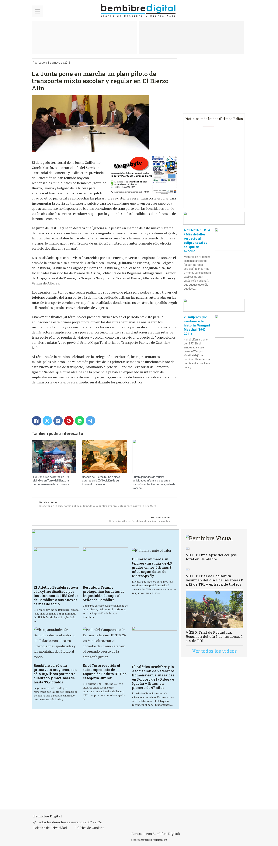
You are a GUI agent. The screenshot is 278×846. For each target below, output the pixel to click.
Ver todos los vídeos (214, 651)
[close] (37, 11)
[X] (47, 420)
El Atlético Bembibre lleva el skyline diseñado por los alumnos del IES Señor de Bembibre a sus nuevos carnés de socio (56, 595)
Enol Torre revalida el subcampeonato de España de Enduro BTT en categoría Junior (105, 671)
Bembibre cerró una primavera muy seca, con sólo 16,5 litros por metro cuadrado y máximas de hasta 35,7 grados (55, 673)
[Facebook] (36, 420)
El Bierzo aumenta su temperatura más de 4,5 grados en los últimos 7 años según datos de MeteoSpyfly (152, 567)
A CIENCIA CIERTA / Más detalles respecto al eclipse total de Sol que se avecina (197, 240)
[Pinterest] (69, 420)
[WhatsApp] (79, 420)
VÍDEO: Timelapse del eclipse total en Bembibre (211, 556)
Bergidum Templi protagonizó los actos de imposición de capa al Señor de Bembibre (103, 593)
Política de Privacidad (50, 827)
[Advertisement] (105, 761)
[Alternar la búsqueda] (241, 10)
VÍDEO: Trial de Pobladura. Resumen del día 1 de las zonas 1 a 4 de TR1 (214, 636)
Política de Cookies (89, 827)
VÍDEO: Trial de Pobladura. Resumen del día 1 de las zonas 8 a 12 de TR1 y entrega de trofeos (214, 580)
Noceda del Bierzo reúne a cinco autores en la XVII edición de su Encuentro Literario (101, 480)
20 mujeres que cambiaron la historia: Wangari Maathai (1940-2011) (197, 325)
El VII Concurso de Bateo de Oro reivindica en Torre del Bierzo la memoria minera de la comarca (50, 480)
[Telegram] (90, 420)
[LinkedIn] (58, 420)
